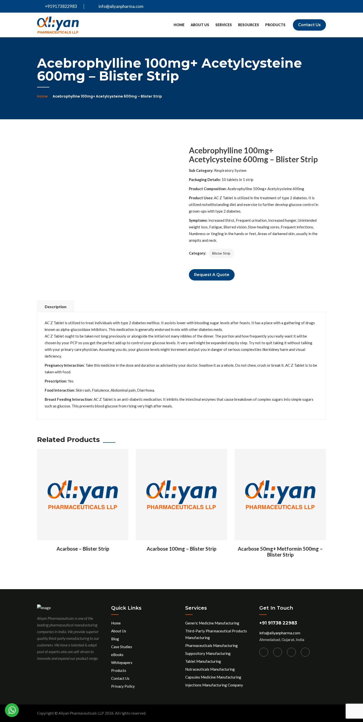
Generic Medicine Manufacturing (212, 623)
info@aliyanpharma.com (121, 6)
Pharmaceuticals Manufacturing (211, 645)
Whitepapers (121, 662)
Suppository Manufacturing (208, 653)
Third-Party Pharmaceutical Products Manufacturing (216, 634)
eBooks (117, 654)
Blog (115, 639)
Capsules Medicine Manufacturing (213, 677)
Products (275, 25)
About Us (200, 25)
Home (179, 25)
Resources (248, 25)
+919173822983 (60, 6)
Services (223, 25)
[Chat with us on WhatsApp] (12, 710)
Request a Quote (211, 274)
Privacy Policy (123, 686)
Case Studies (121, 646)
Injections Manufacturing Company (214, 685)
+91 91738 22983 (278, 623)
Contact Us (309, 24)
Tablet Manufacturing (203, 661)
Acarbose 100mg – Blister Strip (181, 549)
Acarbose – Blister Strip (83, 549)
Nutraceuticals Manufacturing (210, 669)
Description (55, 306)
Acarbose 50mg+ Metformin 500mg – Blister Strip (280, 552)
